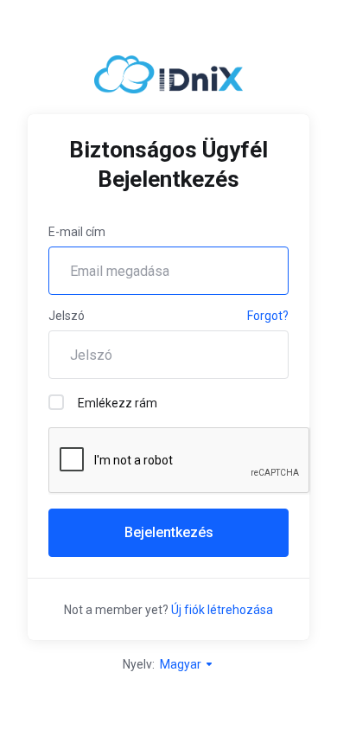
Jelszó (66, 316)
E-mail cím (76, 232)
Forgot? (268, 316)
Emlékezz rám (117, 403)
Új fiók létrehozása (222, 610)
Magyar (182, 664)
